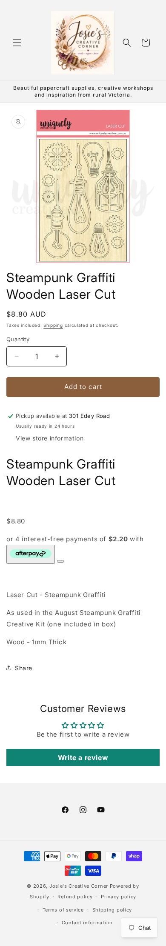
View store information (49, 438)
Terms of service (63, 910)
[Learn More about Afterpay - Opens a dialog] (60, 561)
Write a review (83, 757)
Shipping (53, 325)
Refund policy (74, 897)
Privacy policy (118, 897)
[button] (17, 42)
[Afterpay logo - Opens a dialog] (30, 554)
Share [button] (23, 668)
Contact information (87, 923)
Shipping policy (112, 910)
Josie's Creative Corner (78, 886)
